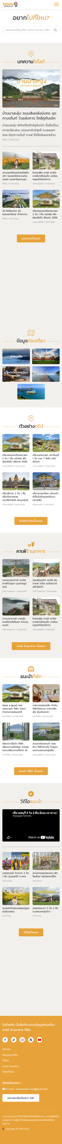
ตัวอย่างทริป (37, 504)
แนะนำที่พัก (6, 716)
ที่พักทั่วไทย (8, 1071)
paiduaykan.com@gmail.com (32, 1089)
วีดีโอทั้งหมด (31, 932)
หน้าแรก (6, 1049)
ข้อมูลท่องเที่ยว (10, 1055)
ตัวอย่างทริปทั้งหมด (31, 521)
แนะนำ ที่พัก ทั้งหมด (31, 771)
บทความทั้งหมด (31, 238)
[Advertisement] (31, 278)
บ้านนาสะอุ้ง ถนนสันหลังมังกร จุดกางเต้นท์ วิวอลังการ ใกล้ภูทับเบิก (29, 116)
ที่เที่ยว (4, 139)
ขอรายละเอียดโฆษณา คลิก (20, 1098)
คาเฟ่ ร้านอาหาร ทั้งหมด (31, 646)
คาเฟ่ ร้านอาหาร (8, 591)
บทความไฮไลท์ (38, 183)
